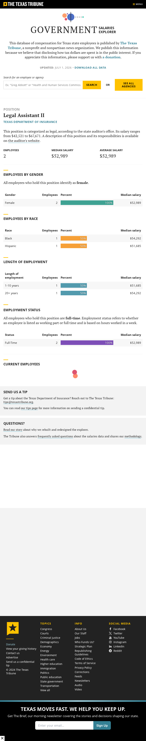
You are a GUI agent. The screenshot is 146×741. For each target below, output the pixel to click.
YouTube (118, 637)
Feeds (78, 676)
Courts (44, 633)
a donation (111, 57)
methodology (133, 436)
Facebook (119, 629)
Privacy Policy (83, 667)
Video (78, 689)
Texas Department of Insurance (30, 122)
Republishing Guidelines (83, 652)
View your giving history (21, 648)
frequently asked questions (55, 436)
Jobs (77, 637)
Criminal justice (50, 637)
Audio (78, 685)
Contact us (13, 653)
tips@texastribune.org (18, 402)
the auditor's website (24, 140)
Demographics (49, 642)
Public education (51, 677)
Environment (48, 655)
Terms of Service (85, 663)
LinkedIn (118, 646)
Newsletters (82, 680)
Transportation (49, 686)
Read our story (12, 429)
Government (64, 29)
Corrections (82, 672)
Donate (10, 644)
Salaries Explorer (107, 30)
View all (45, 690)
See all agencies (129, 84)
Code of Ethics (84, 658)
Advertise (12, 657)
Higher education (51, 664)
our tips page (29, 408)
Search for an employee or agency (23, 77)
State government (51, 681)
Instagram (119, 642)
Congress (46, 629)
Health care (47, 659)
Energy (44, 651)
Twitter (117, 633)
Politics (44, 673)
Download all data (90, 67)
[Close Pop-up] (2, 738)
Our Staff (80, 633)
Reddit (117, 651)
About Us (80, 629)
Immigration (48, 668)
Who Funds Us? (84, 642)
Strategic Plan (83, 646)
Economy (46, 646)
